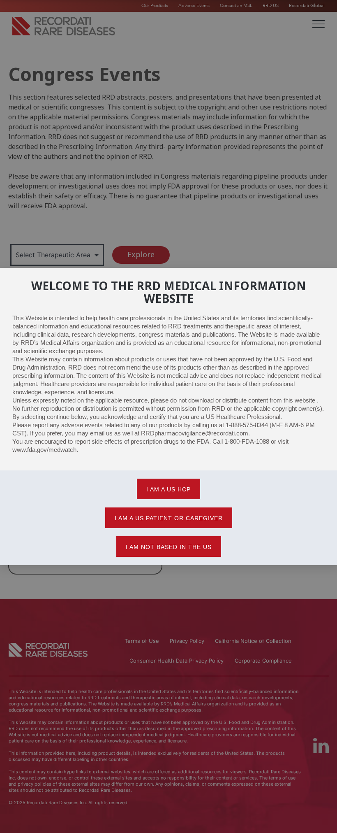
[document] (168, 416)
